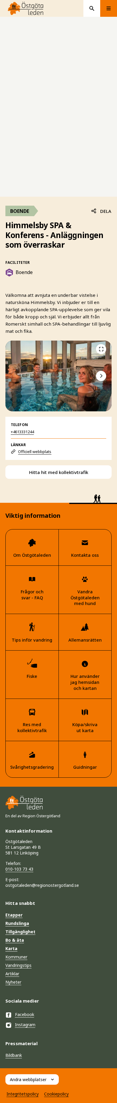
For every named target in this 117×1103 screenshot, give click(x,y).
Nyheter (13, 982)
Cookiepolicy (56, 1094)
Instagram (25, 1024)
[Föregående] (101, 349)
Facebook (24, 1014)
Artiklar (12, 973)
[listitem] (58, 376)
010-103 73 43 (19, 869)
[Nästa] (101, 376)
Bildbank (13, 1055)
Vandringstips (18, 965)
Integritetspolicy (23, 1094)
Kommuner (16, 957)
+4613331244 (22, 431)
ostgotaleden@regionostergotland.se (42, 885)
